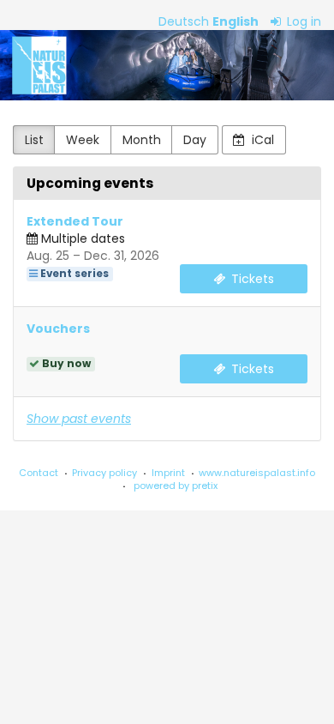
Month (141, 139)
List (34, 139)
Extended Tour (75, 221)
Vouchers (58, 328)
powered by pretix (176, 485)
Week (82, 139)
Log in (302, 21)
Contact (38, 473)
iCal (261, 139)
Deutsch (183, 21)
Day (194, 139)
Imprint (168, 473)
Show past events (79, 418)
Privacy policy (104, 473)
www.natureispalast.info (257, 473)
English (235, 21)
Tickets (251, 278)
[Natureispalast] (167, 65)
